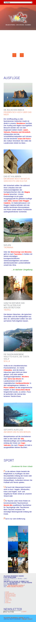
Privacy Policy (27, 619)
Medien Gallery (10, 595)
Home (7, 592)
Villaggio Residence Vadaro (14, 618)
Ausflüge (8, 600)
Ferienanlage (9, 593)
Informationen (10, 596)
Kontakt (8, 603)
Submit (24, 611)
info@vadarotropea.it (16, 585)
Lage (6, 601)
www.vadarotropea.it (15, 587)
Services (8, 599)
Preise (7, 597)
